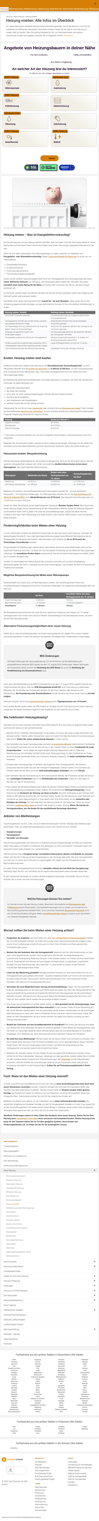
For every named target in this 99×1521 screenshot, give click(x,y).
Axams (85, 1419)
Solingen (38, 1396)
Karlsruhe (14, 1396)
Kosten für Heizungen (38, 361)
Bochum (14, 1385)
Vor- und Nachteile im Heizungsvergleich (69, 931)
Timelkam (61, 1426)
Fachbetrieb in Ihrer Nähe (27, 1111)
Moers (61, 1396)
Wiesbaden (14, 1400)
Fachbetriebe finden (12, 1264)
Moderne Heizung (13, 1173)
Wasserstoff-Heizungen (75, 903)
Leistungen (72, 1455)
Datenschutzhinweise (77, 1466)
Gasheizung (43, 9)
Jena (84, 1363)
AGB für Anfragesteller (77, 1469)
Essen (14, 1370)
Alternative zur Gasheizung (15, 1149)
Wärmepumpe (16, 9)
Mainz (38, 1383)
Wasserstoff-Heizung (15, 1181)
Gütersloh (85, 1370)
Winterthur (14, 1441)
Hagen (38, 1374)
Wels (14, 1426)
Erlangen (85, 1354)
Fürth (61, 1391)
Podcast (38, 1457)
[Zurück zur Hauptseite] (16, 1452)
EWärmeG (10, 1241)
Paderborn (61, 1357)
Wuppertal (14, 1387)
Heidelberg (61, 1354)
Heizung (4, 9)
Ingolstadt (61, 1378)
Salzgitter (61, 1393)
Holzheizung (40, 1494)
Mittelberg (85, 1421)
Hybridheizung (12, 1189)
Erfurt (38, 1378)
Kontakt (71, 1475)
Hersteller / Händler (12, 1327)
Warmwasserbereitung (13, 1293)
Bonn (14, 1391)
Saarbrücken (38, 1387)
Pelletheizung (30, 9)
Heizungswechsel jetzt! (15, 1169)
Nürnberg (14, 1380)
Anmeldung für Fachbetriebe (80, 1457)
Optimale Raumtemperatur (15, 1307)
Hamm (37, 1385)
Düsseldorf (14, 1367)
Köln (14, 1359)
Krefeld (37, 1359)
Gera (61, 1404)
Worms (84, 1400)
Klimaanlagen (41, 1503)
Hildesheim (84, 1352)
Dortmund (14, 1363)
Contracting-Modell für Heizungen (62, 249)
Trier (84, 1359)
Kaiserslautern (85, 1365)
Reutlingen (61, 1389)
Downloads (11, 1237)
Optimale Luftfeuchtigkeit (14, 1312)
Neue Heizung (9, 1163)
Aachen (37, 1354)
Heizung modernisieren (13, 1259)
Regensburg (61, 1363)
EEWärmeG (11, 1229)
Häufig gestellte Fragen (45, 1472)
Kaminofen (68, 9)
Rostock (37, 1376)
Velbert (85, 1385)
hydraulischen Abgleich (61, 737)
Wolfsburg (61, 1367)
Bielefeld (14, 1389)
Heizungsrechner (11, 1332)
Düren (85, 1374)
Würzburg (61, 1361)
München (14, 1357)
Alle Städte (76, 1347)
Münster (14, 1398)
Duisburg (14, 1376)
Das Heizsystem (10, 1288)
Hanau (85, 1383)
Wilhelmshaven (85, 1391)
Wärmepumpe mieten (71, 401)
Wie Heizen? (11, 1205)
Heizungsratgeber (11, 1144)
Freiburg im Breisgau (38, 1370)
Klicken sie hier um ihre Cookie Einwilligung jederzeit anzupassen (21, 1510)
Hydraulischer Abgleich (13, 1303)
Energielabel (11, 1225)
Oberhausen (38, 1367)
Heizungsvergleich (14, 1193)
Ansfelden (38, 1421)
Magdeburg (38, 1365)
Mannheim (14, 1393)
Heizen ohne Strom (14, 1217)
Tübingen (85, 1393)
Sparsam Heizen (13, 1213)
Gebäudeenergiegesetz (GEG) (18, 1245)
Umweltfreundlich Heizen (16, 1221)
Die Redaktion (41, 1455)
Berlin (14, 1352)
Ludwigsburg (85, 1387)
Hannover (14, 1374)
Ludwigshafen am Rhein (38, 1398)
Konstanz (85, 1402)
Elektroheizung (81, 9)
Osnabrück (37, 1393)
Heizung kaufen (10, 1254)
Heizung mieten (12, 1197)
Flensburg (85, 1389)
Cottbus (61, 1387)
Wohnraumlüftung (11, 1322)
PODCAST (8, 1336)
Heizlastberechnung (14, 1233)
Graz (14, 1419)
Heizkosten (8, 1278)
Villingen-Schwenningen (85, 1398)
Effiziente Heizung (13, 1185)
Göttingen (61, 1365)
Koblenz (61, 1400)
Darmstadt (61, 1359)
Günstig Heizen (12, 1209)
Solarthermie (56, 9)
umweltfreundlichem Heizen (55, 906)
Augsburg (38, 1352)
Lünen (85, 1378)
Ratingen (85, 1376)
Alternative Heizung (14, 1177)
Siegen (61, 1398)
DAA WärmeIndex (11, 1153)
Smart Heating (10, 1298)
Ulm (61, 1376)
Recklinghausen (61, 1370)
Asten (61, 1424)
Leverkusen (37, 1402)
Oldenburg (37, 1400)
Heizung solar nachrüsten (31, 404)
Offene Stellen (74, 1463)
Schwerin (85, 1372)
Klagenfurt (14, 1424)
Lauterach (61, 1419)
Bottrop (61, 1374)
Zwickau (85, 1361)
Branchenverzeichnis (44, 1469)
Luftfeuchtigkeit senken (13, 1317)
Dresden (14, 1383)
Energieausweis (12, 1249)
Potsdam (61, 1352)
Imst (37, 1426)
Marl (84, 1380)
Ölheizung (94, 9)
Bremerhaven (61, 1383)
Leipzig (14, 1378)
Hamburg (14, 1354)
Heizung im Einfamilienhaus (16, 1283)
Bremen (14, 1372)
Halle (37, 1363)
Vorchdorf (61, 1421)
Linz (14, 1421)
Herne (38, 1389)
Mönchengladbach (14, 1404)
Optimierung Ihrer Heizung (40, 694)
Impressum (73, 1478)
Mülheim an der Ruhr (38, 1391)
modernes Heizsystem (24, 798)
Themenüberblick (11, 1139)
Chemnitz (38, 1357)
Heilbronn (61, 1372)
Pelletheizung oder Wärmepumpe (20, 1201)
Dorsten (84, 1404)
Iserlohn (84, 1367)
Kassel (38, 1380)
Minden (84, 1396)
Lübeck (37, 1372)
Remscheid (61, 1385)
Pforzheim (61, 1380)
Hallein (37, 1419)
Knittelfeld (37, 1424)
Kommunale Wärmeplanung (16, 1158)
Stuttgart (14, 1365)
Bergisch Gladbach (61, 1402)
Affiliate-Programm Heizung (80, 1460)
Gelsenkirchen (14, 1402)
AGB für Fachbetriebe (77, 1472)
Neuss (38, 1404)
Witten (85, 1357)
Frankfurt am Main (14, 1361)
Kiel (38, 1361)
